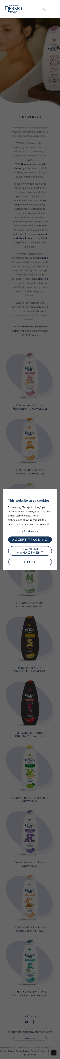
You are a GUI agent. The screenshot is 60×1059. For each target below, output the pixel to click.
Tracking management (30, 551)
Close (30, 562)
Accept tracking (30, 540)
